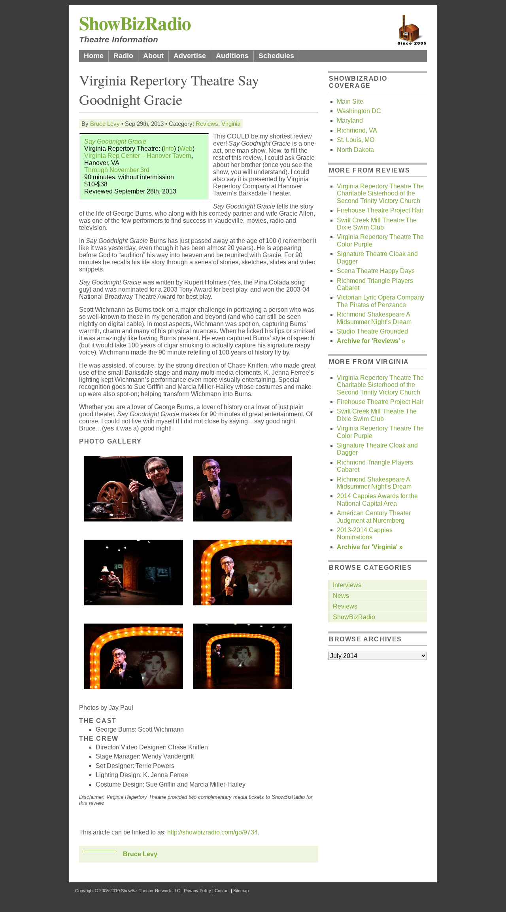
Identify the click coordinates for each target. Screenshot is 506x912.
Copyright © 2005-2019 (97, 890)
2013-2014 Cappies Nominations (365, 533)
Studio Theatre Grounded (372, 331)
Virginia (230, 123)
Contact (222, 890)
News (341, 595)
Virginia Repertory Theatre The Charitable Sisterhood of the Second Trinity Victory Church (380, 193)
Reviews (207, 123)
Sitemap (241, 890)
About (153, 56)
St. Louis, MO (355, 140)
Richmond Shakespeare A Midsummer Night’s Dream (374, 318)
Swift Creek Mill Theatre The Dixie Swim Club (377, 224)
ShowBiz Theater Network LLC (150, 890)
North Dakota (355, 149)
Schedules (276, 56)
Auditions (232, 56)
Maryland (350, 120)
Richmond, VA (357, 130)
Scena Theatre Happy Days (376, 270)
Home (94, 56)
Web (186, 148)
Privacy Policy (197, 890)
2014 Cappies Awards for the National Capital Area (377, 499)
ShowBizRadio (135, 22)
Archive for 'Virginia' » (370, 547)
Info (169, 148)
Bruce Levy (105, 123)
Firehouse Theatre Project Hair (380, 210)
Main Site (350, 101)
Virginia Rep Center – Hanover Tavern (137, 155)
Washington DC (359, 111)
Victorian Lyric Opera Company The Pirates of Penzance (380, 301)
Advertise (190, 56)
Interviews (347, 585)
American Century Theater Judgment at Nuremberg (374, 516)
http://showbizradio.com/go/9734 (212, 832)
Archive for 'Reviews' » (371, 340)
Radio (123, 56)
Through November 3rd (116, 170)
